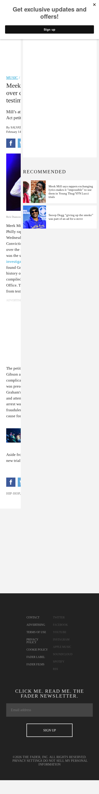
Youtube (59, 632)
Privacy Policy (32, 641)
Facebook (60, 624)
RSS (55, 669)
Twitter (59, 617)
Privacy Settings (27, 760)
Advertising (35, 624)
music (12, 78)
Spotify (58, 661)
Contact (32, 617)
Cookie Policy (37, 649)
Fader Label (35, 657)
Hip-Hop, (13, 493)
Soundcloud (63, 654)
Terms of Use (36, 632)
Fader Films (35, 664)
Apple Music (62, 647)
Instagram (61, 639)
